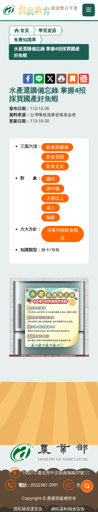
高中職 (53, 189)
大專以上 (55, 198)
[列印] (61, 79)
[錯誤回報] (84, 79)
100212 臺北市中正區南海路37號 (53, 473)
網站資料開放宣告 (68, 509)
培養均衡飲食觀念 (62, 234)
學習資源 (47, 30)
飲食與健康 (57, 147)
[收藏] (73, 79)
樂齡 (50, 217)
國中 (50, 179)
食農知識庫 (25, 39)
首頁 (24, 30)
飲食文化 (55, 166)
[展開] (88, 10)
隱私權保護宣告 (28, 509)
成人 (50, 208)
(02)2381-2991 (44, 485)
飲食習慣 (55, 157)
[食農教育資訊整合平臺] (40, 9)
